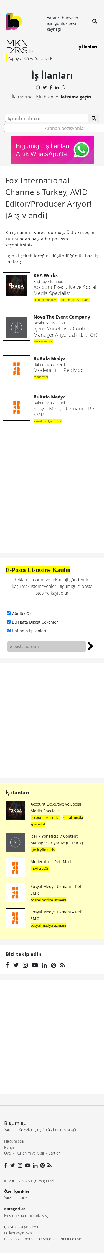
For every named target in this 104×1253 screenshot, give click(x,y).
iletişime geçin (75, 97)
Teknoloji (41, 1215)
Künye (9, 1147)
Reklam (10, 1215)
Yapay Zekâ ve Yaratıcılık (30, 58)
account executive (45, 300)
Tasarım (25, 1215)
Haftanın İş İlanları (29, 630)
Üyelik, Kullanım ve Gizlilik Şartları (32, 1153)
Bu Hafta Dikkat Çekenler (35, 622)
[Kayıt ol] (90, 645)
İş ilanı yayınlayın (18, 1233)
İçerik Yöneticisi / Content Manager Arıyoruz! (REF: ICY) (65, 326)
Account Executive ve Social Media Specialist (65, 284)
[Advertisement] (52, 720)
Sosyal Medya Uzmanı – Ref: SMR (65, 406)
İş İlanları (87, 47)
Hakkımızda (14, 1141)
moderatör (41, 377)
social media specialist (75, 300)
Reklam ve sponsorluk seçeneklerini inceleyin (43, 1238)
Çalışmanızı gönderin (21, 1226)
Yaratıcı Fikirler (16, 1197)
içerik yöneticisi (43, 341)
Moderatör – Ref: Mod (59, 364)
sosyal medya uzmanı (48, 421)
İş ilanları (17, 792)
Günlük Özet (23, 613)
